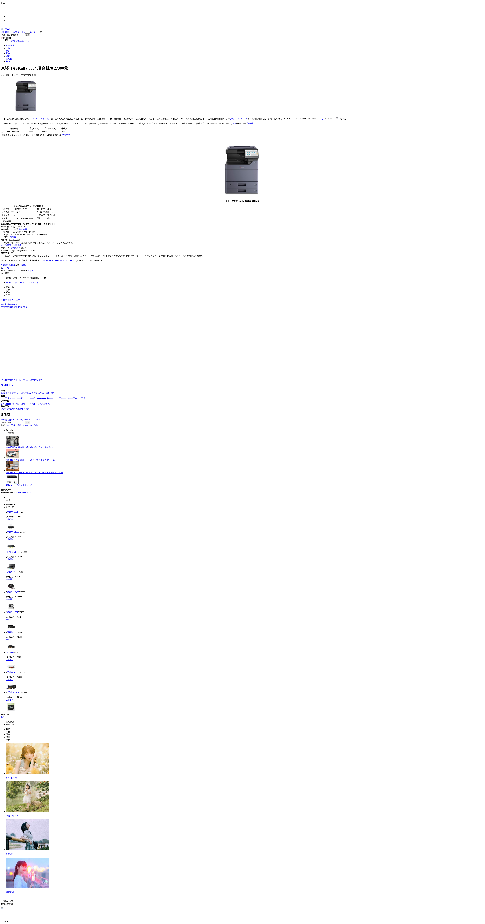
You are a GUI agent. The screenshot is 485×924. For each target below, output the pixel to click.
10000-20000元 (29, 398)
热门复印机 (21, 380)
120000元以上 (81, 398)
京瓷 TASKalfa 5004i (20, 41)
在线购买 (23, 229)
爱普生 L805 (12, 632)
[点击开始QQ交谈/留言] (337, 119)
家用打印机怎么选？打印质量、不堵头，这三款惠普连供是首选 (34, 473)
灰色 (11, 409)
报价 (8, 53)
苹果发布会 (6, 420)
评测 (8, 61)
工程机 (46, 404)
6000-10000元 (17, 398)
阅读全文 (32, 270)
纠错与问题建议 (8, 265)
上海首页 (15, 32)
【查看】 (250, 123)
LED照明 (11, 425)
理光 (40, 393)
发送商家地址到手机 (11, 245)
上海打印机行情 (28, 32)
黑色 (7, 409)
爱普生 (9, 393)
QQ (321, 119)
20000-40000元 (42, 398)
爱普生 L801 (12, 612)
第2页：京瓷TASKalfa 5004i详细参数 (22, 282)
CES (40, 420)
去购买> (9, 519)
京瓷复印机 (16, 248)
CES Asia (34, 420)
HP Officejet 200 (14, 552)
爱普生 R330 (12, 572)
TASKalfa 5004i (36, 119)
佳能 (3, 393)
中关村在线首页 (8, 307)
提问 (3, 717)
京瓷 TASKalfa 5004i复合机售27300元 (57, 260)
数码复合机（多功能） (11, 404)
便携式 (40, 404)
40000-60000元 (54, 398)
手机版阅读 (6, 300)
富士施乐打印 (48, 393)
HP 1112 (10, 652)
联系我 (13, 237)
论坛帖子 (10, 59)
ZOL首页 (5, 32)
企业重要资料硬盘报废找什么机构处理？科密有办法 (29, 447)
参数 (8, 51)
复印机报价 (7, 385)
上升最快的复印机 (34, 380)
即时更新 (16, 300)
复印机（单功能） (29, 404)
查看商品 (66, 135)
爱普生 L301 (12, 512)
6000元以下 (6, 398)
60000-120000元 (68, 398)
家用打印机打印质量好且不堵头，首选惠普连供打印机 (30, 460)
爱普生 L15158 (14, 692)
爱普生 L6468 (13, 592)
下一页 (6, 268)
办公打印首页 (21, 307)
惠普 (14, 393)
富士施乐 (21, 393)
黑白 (27, 409)
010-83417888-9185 (22, 492)
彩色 (3, 409)
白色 (15, 409)
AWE (13, 420)
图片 (8, 48)
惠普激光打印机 (22, 425)
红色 (23, 409)
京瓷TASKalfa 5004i (239, 119)
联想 (35, 393)
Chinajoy (19, 420)
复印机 (46, 119)
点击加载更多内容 (9, 304)
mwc (28, 420)
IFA (24, 420)
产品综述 (10, 45)
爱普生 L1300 (13, 532)
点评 (8, 56)
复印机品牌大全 (8, 380)
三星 (27, 393)
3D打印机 (33, 425)
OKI (31, 393)
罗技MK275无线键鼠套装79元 (19, 485)
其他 (19, 409)
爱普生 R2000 (13, 672)
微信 (234, 123)
